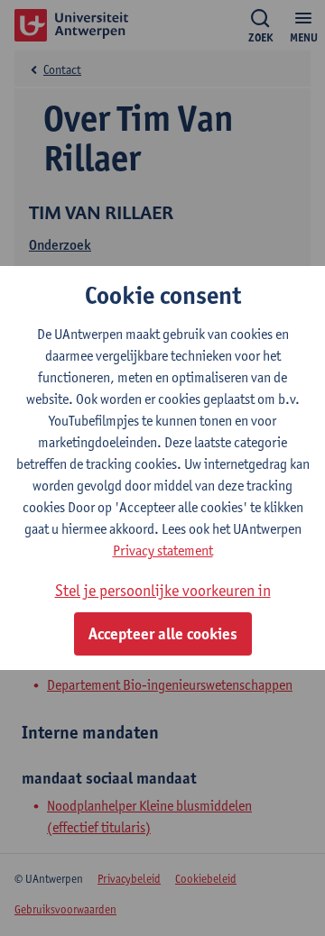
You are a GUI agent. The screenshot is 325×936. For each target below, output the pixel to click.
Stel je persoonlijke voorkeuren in (163, 590)
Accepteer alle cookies (162, 634)
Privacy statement (163, 550)
